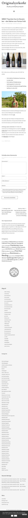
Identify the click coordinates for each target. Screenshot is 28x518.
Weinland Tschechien (6, 460)
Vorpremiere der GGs (6, 397)
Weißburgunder (14, 259)
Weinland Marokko (5, 440)
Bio (8, 241)
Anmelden (4, 498)
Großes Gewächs (21, 247)
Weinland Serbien (5, 453)
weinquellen (6, 342)
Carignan (3, 245)
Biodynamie (12, 241)
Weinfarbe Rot (5, 406)
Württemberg (9, 261)
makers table (7, 321)
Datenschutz (19, 510)
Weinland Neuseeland (6, 442)
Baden (6, 241)
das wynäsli (6, 297)
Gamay (10, 247)
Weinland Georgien (5, 427)
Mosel (17, 249)
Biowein (17, 241)
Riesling (5, 255)
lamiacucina (6, 318)
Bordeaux (21, 241)
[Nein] (24, 514)
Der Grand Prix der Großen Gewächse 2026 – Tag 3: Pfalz (13, 484)
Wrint (19, 259)
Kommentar (5, 161)
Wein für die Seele (5, 400)
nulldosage (6, 323)
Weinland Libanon (5, 436)
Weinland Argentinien (6, 410)
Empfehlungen (5, 382)
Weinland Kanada (5, 432)
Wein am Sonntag (5, 398)
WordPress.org (5, 504)
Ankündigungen (5, 363)
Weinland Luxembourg (6, 438)
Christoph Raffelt (10, 23)
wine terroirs (7, 346)
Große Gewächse (5, 387)
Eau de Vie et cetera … (6, 380)
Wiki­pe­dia (5, 136)
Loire (6, 249)
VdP (8, 259)
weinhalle (6, 338)
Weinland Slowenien (6, 455)
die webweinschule (8, 306)
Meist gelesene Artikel (6, 391)
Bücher (3, 368)
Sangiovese (10, 255)
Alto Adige (3, 241)
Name (3, 176)
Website (4, 185)
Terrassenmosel (4, 259)
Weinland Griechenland (6, 428)
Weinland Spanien (5, 457)
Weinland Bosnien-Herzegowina (8, 415)
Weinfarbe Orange (5, 402)
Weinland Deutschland (6, 421)
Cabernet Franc (6, 243)
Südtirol (22, 258)
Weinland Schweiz (5, 451)
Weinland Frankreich (6, 425)
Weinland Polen (5, 447)
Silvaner (4, 258)
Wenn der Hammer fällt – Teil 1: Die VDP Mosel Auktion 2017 (7, 211)
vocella (5, 336)
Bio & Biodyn (4, 367)
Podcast (4, 253)
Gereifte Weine (5, 385)
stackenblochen (7, 329)
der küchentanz (7, 299)
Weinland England (5, 423)
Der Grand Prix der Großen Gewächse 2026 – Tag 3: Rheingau (14, 479)
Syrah (19, 258)
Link (14, 114)
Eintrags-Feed (4, 500)
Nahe (21, 249)
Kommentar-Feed (5, 502)
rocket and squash (8, 327)
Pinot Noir (18, 251)
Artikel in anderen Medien (7, 365)
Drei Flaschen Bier (5, 376)
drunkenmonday (7, 312)
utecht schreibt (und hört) (9, 335)
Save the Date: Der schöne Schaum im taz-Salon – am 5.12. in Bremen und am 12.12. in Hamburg (20, 212)
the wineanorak (7, 331)
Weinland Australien (6, 412)
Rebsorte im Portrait (6, 395)
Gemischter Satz (5, 383)
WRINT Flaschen (7, 140)
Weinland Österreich (6, 445)
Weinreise (4, 468)
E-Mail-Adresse (5, 180)
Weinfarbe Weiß (5, 408)
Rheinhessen (14, 253)
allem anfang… (7, 291)
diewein (6, 310)
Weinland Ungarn (5, 462)
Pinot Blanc (7, 251)
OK (12, 515)
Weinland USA (4, 464)
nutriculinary (6, 325)
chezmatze (6, 293)
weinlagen (6, 340)
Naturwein (23, 249)
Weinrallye (4, 466)
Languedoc (3, 249)
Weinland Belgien (5, 413)
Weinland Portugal (5, 449)
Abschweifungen (5, 361)
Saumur (13, 255)
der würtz (6, 303)
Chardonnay (14, 245)
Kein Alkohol (4, 389)
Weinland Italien (5, 430)
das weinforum (7, 295)
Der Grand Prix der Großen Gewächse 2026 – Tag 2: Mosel (13, 489)
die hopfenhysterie (8, 304)
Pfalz (3, 251)
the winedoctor (7, 333)
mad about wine (7, 320)
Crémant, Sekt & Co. (6, 374)
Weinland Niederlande (6, 443)
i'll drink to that (7, 314)
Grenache (14, 247)
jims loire (6, 316)
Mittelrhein (14, 249)
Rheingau (8, 253)
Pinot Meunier (11, 251)
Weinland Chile (5, 417)
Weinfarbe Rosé (5, 404)
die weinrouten (7, 308)
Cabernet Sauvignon (17, 243)
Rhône (20, 253)
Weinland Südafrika (5, 458)
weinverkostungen (8, 344)
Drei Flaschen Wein (5, 378)
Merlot (10, 249)
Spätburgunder (12, 258)
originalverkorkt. (13, 510)
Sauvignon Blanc (19, 255)
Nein (16, 515)
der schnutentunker (8, 301)
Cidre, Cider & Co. (5, 372)
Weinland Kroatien (5, 434)
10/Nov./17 (3, 23)
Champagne (7, 245)
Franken (7, 247)
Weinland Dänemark (6, 419)
